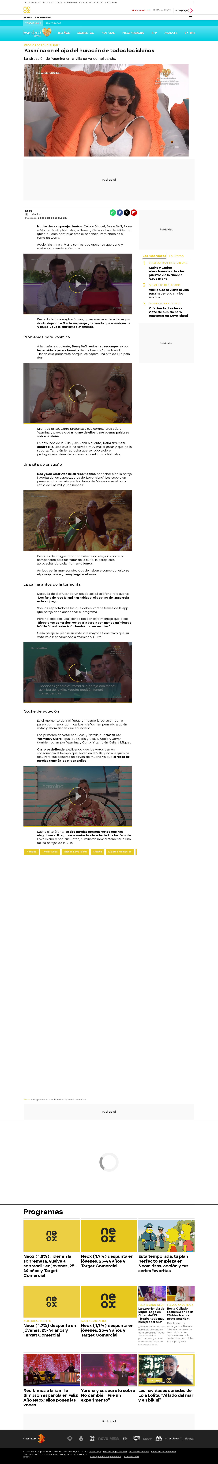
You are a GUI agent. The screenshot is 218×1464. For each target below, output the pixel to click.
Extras (190, 33)
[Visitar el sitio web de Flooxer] (189, 1438)
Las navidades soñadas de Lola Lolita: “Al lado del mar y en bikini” (165, 1395)
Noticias (108, 33)
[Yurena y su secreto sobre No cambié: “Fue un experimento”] (109, 1370)
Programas (43, 17)
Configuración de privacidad (105, 1456)
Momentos (85, 33)
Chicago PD (98, 2)
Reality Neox (50, 851)
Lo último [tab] (176, 256)
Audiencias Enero (93, 1321)
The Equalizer (111, 2)
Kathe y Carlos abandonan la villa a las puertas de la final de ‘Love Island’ (167, 273)
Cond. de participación (163, 1451)
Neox (26, 1099)
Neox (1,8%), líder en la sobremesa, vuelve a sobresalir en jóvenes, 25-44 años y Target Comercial (49, 1266)
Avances (170, 33)
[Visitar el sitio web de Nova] (103, 1438)
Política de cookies (139, 1451)
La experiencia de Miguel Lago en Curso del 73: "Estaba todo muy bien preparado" (151, 1315)
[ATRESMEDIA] (34, 1439)
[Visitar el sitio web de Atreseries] (125, 1438)
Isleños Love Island (75, 851)
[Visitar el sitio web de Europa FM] (147, 1438)
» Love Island (53, 1099)
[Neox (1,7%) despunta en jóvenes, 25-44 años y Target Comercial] (109, 1236)
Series (27, 17)
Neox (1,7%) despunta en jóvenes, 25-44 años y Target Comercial (107, 1261)
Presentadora (133, 33)
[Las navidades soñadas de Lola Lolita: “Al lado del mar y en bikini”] (166, 1370)
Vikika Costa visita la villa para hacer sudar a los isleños (169, 293)
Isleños (64, 33)
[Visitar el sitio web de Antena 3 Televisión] (70, 1438)
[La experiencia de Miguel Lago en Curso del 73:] (152, 1294)
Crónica (97, 851)
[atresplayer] (184, 10)
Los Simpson (48, 2)
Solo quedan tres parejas (168, 263)
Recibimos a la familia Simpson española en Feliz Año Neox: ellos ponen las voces (50, 1397)
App (154, 33)
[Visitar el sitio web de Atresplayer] (174, 1438)
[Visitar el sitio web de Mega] (114, 1438)
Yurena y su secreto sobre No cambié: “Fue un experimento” (108, 1395)
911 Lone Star (85, 2)
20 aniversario (34, 2)
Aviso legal (95, 1451)
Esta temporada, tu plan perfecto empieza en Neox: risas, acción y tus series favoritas (163, 1263)
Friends (59, 2)
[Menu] (191, 17)
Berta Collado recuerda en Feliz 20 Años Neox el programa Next (180, 1313)
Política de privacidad (115, 1451)
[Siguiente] (193, 2)
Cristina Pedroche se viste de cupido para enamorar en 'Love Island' (169, 311)
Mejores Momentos (120, 851)
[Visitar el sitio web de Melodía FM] (159, 1438)
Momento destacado (164, 285)
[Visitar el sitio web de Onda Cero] (136, 1438)
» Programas (38, 1099)
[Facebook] (26, 214)
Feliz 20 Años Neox (151, 1305)
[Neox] (43, 10)
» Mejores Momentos (74, 1099)
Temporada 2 (33, 23)
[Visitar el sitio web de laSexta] (81, 1438)
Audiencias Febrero (37, 1321)
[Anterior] (25, 2)
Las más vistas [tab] (154, 256)
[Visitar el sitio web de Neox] (92, 1438)
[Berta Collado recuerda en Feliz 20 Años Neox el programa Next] (181, 1294)
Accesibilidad (131, 1456)
